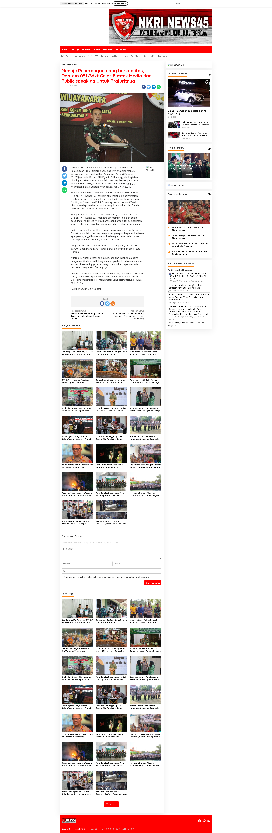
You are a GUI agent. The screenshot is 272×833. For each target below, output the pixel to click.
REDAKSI (93, 829)
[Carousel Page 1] (187, 174)
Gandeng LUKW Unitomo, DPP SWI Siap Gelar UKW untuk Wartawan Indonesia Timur (77, 352)
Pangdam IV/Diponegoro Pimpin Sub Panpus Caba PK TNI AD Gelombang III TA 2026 (111, 494)
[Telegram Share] (154, 87)
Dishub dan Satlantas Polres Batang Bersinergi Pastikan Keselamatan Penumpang (127, 315)
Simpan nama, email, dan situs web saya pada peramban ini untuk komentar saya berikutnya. (106, 577)
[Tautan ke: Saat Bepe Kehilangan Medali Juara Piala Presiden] (189, 212)
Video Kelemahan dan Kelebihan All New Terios (187, 112)
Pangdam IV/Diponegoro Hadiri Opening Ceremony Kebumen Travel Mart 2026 (111, 409)
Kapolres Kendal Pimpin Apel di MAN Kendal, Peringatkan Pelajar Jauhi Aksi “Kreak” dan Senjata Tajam (145, 409)
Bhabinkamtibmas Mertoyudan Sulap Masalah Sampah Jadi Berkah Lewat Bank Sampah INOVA (76, 409)
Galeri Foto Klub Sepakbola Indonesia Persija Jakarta (190, 252)
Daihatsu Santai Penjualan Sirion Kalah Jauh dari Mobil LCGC (195, 134)
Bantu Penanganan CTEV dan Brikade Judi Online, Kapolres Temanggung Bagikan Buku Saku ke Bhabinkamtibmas (77, 522)
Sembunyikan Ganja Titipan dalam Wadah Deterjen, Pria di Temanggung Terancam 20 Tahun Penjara (77, 437)
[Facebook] (102, 303)
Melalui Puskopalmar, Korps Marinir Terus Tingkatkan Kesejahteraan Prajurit (87, 315)
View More (111, 804)
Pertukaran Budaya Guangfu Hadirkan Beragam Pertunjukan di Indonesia (186, 286)
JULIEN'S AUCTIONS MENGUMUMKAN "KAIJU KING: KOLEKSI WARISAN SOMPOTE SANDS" (189, 276)
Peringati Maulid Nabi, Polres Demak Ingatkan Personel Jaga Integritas (144, 381)
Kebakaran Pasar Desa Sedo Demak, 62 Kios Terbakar (109, 465)
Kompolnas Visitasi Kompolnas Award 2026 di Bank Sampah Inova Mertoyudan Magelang (110, 381)
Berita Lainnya (174, 322)
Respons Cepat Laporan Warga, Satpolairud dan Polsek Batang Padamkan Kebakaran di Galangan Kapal (77, 494)
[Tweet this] (149, 87)
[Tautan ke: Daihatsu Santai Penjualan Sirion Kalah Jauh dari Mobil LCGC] (174, 134)
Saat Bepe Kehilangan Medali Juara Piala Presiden (189, 228)
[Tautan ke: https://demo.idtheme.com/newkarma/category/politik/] (209, 148)
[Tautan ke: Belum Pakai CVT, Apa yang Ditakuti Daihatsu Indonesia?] (174, 124)
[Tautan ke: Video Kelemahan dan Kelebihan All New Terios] (189, 93)
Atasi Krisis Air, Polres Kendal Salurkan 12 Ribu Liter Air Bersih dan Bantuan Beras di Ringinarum (144, 352)
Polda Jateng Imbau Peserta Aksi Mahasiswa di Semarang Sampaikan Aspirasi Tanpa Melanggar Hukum (77, 465)
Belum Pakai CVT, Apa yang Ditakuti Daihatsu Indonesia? (195, 123)
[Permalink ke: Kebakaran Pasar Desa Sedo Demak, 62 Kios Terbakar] (112, 453)
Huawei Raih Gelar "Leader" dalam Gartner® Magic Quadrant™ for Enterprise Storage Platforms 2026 (189, 297)
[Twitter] (107, 303)
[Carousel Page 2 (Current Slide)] (190, 174)
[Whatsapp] (159, 87)
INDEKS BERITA (127, 829)
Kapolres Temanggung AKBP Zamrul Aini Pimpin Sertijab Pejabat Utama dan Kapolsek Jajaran (110, 437)
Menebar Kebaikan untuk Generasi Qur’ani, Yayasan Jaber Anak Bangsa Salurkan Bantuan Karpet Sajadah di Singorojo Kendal (111, 522)
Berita (64, 88)
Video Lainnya (188, 322)
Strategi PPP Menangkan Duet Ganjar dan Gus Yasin (186, 167)
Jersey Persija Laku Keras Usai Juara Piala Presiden (189, 236)
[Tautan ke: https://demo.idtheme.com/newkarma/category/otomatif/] (209, 74)
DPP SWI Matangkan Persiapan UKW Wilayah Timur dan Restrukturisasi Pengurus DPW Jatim (76, 381)
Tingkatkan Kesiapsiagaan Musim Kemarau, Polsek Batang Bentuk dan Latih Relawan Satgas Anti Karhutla (145, 465)
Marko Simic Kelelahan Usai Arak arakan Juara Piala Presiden (191, 244)
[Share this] (144, 87)
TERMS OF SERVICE (109, 829)
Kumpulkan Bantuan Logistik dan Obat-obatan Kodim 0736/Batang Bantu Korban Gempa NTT (111, 352)
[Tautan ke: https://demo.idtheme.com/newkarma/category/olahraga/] (209, 194)
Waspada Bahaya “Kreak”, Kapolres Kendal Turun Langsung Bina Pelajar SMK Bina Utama (145, 494)
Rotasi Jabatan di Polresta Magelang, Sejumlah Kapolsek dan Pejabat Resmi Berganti (144, 437)
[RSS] (112, 303)
